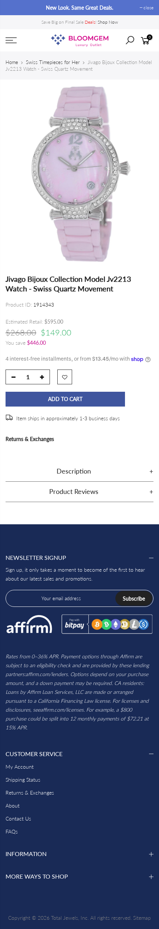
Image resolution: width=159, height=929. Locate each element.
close (14, 7)
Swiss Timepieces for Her (53, 62)
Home (12, 62)
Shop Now (108, 22)
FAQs (12, 831)
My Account (20, 766)
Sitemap (142, 918)
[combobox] (135, 42)
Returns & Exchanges (30, 439)
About (13, 805)
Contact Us (18, 818)
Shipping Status (23, 779)
